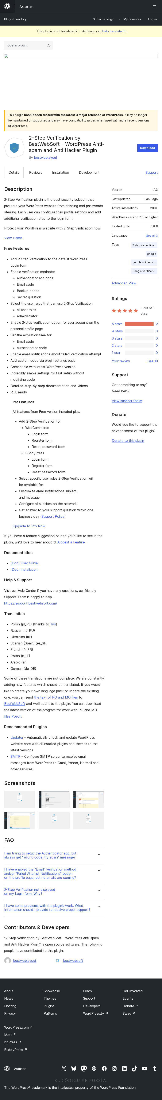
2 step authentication (144, 245)
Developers (92, 1006)
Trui (53, 624)
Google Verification (144, 271)
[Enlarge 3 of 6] (98, 796)
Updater (17, 737)
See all (153, 361)
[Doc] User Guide (24, 563)
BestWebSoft (14, 703)
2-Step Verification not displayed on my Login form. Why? (29, 892)
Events (128, 998)
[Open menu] (155, 6)
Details (14, 172)
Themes (50, 998)
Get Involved (133, 991)
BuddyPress (15, 1050)
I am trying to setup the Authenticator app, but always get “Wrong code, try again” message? (40, 855)
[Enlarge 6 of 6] (98, 817)
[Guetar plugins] (49, 45)
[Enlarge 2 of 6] (64, 796)
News (8, 998)
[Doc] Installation (24, 569)
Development (89, 172)
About (9, 991)
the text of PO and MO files (56, 697)
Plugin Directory (15, 19)
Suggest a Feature (71, 542)
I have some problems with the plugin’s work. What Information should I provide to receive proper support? (47, 908)
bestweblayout (45, 157)
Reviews (35, 172)
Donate (130, 1006)
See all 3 (152, 235)
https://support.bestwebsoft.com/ (30, 603)
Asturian (20, 1069)
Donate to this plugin (128, 440)
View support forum (127, 401)
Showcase (52, 991)
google (151, 253)
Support (152, 172)
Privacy (10, 1013)
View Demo (13, 238)
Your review (121, 361)
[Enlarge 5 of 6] (64, 817)
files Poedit (13, 716)
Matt (10, 1035)
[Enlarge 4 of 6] (29, 817)
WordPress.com (18, 1027)
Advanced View (124, 283)
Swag (129, 1013)
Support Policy (53, 516)
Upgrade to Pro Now (29, 526)
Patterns (50, 1013)
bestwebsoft (73, 960)
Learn (87, 991)
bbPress (12, 1042)
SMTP (15, 756)
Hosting (10, 1006)
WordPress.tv (95, 1013)
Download (147, 148)
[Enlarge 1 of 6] (29, 796)
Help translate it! (113, 31)
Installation (60, 172)
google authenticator (144, 262)
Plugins (49, 1006)
